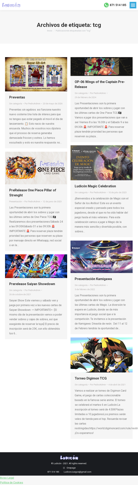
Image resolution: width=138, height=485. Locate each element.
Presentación (15, 201)
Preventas (17, 97)
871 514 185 (118, 5)
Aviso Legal (7, 477)
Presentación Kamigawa (93, 279)
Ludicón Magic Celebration (95, 186)
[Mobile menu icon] (133, 5)
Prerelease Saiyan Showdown (32, 284)
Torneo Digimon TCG (91, 378)
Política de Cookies (11, 482)
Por (32, 103)
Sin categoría (15, 103)
